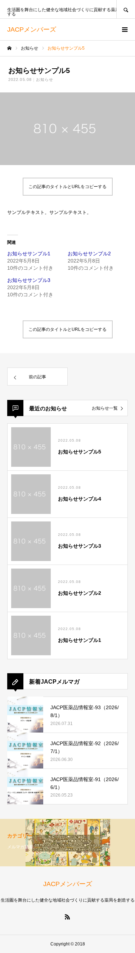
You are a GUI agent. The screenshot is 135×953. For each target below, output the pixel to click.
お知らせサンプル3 (28, 280)
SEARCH (125, 9)
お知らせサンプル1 (28, 253)
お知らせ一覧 (105, 408)
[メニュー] (124, 29)
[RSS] (67, 916)
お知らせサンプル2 (89, 253)
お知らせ (44, 79)
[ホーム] (9, 48)
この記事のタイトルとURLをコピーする (67, 186)
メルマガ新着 (20, 846)
